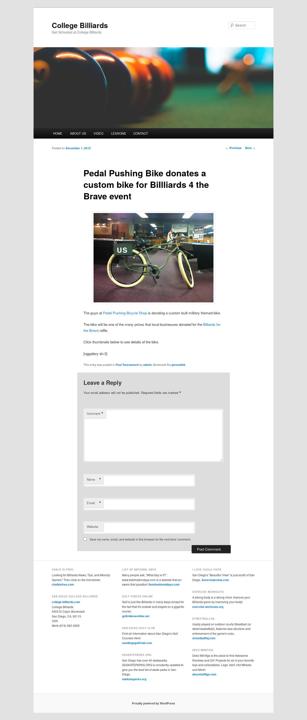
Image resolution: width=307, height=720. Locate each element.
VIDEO (98, 133)
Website (92, 526)
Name (94, 479)
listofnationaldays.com (164, 584)
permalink (178, 365)
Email (94, 503)
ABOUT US (78, 133)
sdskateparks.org (134, 679)
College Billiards (80, 25)
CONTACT (140, 133)
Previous (234, 148)
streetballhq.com (203, 638)
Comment (95, 413)
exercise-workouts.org (207, 607)
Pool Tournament (127, 365)
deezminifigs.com (204, 674)
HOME (57, 133)
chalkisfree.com (63, 584)
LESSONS (118, 133)
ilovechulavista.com (215, 580)
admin (147, 365)
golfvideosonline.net (135, 616)
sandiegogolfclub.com (137, 643)
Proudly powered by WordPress (153, 703)
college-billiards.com (66, 602)
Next (250, 148)
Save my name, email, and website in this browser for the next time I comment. (140, 539)
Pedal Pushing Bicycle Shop (125, 312)
